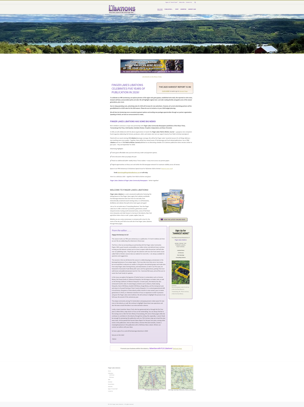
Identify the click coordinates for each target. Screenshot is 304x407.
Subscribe (110, 386)
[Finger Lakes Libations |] (121, 9)
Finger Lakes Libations (117, 404)
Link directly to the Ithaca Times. (152, 77)
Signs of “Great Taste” (113, 389)
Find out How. (177, 348)
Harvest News (111, 384)
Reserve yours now (166, 168)
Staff (109, 379)
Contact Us (110, 391)
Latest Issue (111, 375)
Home (109, 371)
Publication (110, 373)
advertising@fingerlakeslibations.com (128, 172)
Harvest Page (183, 91)
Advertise (110, 382)
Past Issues (111, 377)
